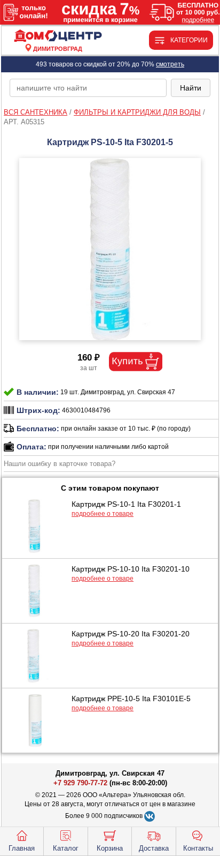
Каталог (65, 848)
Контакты (198, 848)
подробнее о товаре (102, 513)
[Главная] (57, 36)
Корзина (110, 848)
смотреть (170, 64)
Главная (22, 848)
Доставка (154, 848)
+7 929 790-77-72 (80, 783)
